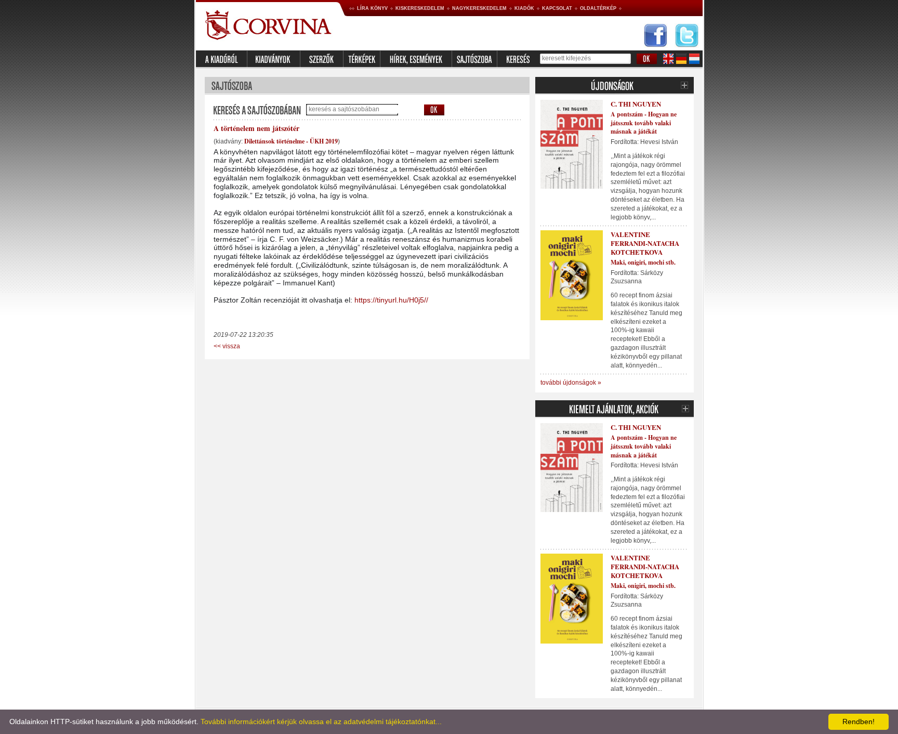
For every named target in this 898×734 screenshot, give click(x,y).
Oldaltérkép (598, 8)
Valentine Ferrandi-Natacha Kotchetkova (645, 243)
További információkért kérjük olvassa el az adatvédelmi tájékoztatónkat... (321, 721)
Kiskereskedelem (419, 8)
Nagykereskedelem (479, 8)
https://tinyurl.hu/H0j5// (391, 300)
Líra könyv (372, 8)
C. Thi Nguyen (636, 104)
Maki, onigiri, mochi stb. (643, 262)
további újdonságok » (570, 382)
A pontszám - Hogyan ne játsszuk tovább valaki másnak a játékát (644, 123)
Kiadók (524, 8)
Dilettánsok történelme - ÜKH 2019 (291, 141)
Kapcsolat (557, 8)
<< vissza (227, 346)
